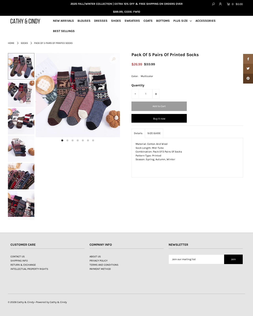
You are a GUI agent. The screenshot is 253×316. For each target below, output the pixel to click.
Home (11, 43)
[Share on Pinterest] (248, 79)
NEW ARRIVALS (63, 21)
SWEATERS (132, 21)
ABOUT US (95, 256)
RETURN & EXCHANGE (23, 264)
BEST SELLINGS (64, 31)
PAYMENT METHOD (100, 268)
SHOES (116, 21)
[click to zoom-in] (113, 59)
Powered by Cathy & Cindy (51, 302)
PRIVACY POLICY (99, 260)
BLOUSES (84, 21)
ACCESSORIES (205, 21)
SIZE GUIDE (153, 133)
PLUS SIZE (181, 21)
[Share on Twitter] (248, 69)
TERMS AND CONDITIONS (104, 264)
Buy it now (159, 118)
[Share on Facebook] (248, 59)
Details (138, 133)
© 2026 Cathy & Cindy (21, 302)
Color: (134, 76)
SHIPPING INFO (19, 260)
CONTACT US (17, 256)
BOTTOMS (163, 21)
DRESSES (101, 21)
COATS (148, 21)
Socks (24, 43)
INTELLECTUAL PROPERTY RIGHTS (29, 268)
